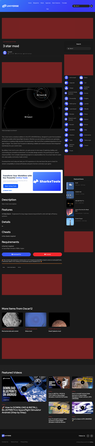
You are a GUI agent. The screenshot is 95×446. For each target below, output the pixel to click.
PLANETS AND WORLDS (8, 329)
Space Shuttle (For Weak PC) (82, 210)
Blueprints (36, 3)
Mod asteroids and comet (10, 331)
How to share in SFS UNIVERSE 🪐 (82, 419)
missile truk (78, 192)
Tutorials (64, 3)
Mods (42, 3)
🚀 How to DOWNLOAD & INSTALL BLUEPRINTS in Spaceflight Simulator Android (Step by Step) (21, 410)
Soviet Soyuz (79, 218)
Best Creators (56, 3)
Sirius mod (28, 331)
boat (76, 183)
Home (30, 3)
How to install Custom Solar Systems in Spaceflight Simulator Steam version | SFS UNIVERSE (82, 396)
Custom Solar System (11, 267)
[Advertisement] (46, 28)
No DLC (19, 267)
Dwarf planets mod (55, 331)
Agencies (48, 3)
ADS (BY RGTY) (79, 201)
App (47, 9)
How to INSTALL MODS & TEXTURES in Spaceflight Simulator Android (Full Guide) (58, 395)
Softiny (91, 442)
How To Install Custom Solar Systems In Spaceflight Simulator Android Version (58, 420)
